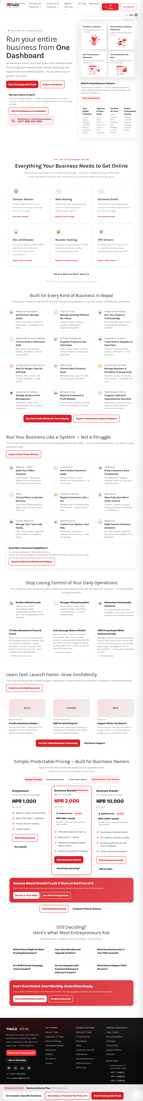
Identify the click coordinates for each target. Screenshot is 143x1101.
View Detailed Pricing (54, 908)
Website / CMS (83, 1032)
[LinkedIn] (22, 1068)
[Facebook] (8, 1068)
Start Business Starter (69, 859)
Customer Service (85, 1049)
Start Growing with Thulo (22, 84)
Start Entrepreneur (25, 837)
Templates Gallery (54, 1045)
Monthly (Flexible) (33, 779)
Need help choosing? (68, 868)
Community (112, 1045)
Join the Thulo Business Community (58, 743)
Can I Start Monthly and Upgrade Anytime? (67, 951)
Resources (50, 1049)
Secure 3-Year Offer (26, 895)
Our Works (50, 1058)
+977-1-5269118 (117, 1076)
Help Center (112, 1032)
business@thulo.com (21, 1078)
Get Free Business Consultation (28, 111)
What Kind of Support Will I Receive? (112, 967)
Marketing (81, 1041)
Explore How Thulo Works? (24, 454)
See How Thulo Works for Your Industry (47, 418)
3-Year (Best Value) (77, 779)
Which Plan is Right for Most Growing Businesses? (28, 951)
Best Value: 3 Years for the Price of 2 (67, 1095)
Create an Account (60, 998)
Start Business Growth (111, 860)
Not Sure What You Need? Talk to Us (71, 274)
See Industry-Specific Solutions (23, 1095)
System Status (113, 1049)
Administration (83, 1063)
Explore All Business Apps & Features (96, 418)
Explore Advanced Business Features (31, 561)
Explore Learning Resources (24, 688)
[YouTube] (29, 1068)
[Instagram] (15, 1068)
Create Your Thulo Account (21, 1053)
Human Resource (85, 1058)
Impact (49, 1063)
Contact (110, 1054)
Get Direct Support (94, 743)
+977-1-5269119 (117, 1081)
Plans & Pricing (53, 1041)
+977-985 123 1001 (29, 121)
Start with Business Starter (30, 998)
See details (21, 846)
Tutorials (110, 1041)
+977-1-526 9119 (17, 1074)
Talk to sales (105, 869)
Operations (81, 1054)
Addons (49, 1054)
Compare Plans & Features (87, 908)
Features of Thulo (54, 1036)
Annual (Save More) (55, 779)
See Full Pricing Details (56, 895)
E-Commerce (83, 1036)
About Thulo (51, 1032)
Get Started (128, 7)
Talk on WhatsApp (17, 1060)
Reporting (81, 1067)
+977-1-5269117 (117, 1072)
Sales (78, 1045)
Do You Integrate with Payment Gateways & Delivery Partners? (67, 969)
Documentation (114, 1036)
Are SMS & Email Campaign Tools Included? (28, 967)
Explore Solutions (52, 84)
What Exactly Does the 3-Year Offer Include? (111, 951)
